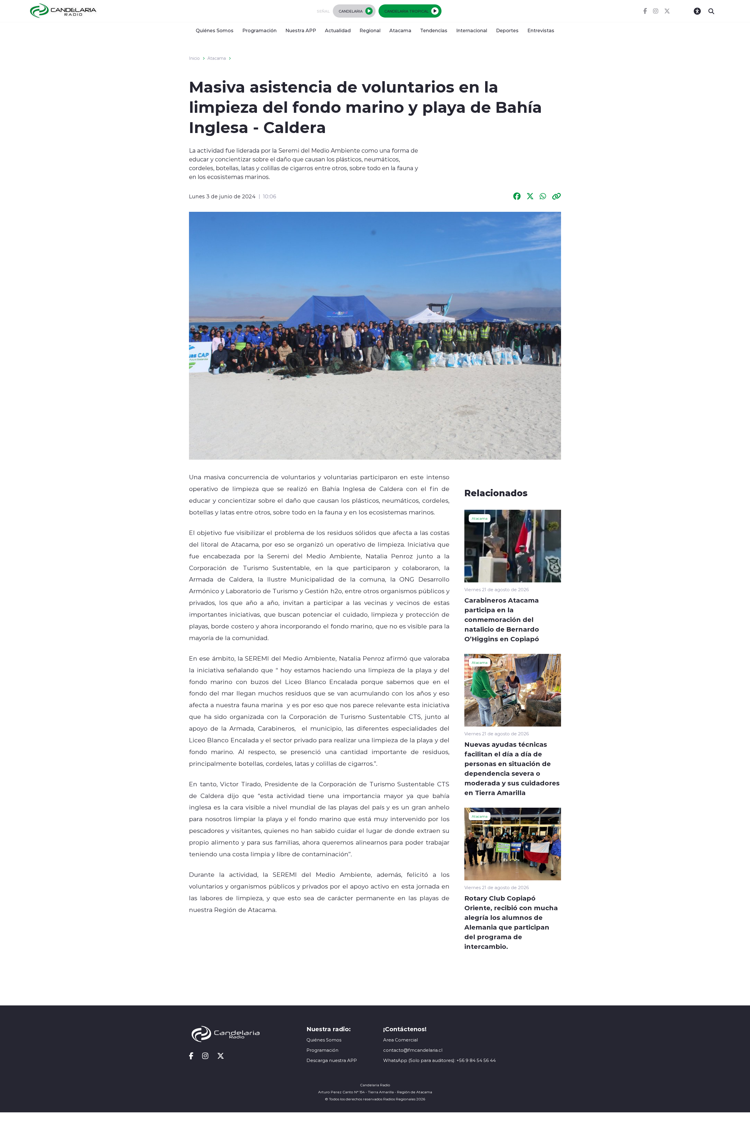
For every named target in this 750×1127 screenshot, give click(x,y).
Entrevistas (540, 30)
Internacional (471, 30)
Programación (259, 30)
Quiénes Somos (214, 30)
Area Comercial (400, 1040)
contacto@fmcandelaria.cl (412, 1050)
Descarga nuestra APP (331, 1060)
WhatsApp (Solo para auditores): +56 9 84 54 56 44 (439, 1060)
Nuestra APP (300, 30)
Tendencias (433, 30)
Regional (370, 30)
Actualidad (338, 30)
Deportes (507, 30)
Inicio (194, 58)
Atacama (400, 30)
